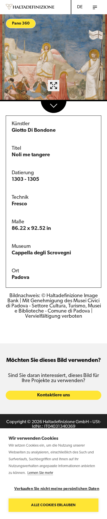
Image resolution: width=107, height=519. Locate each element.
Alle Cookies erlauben (53, 505)
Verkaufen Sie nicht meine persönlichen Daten (56, 489)
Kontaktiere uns (53, 395)
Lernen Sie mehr (40, 473)
